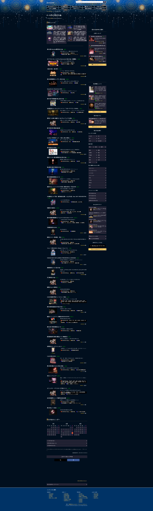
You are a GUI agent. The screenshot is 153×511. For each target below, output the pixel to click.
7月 (98, 136)
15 (51, 431)
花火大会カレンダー (77, 6)
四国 (101, 3)
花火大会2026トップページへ (53, 484)
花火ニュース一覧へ (98, 111)
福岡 (102, 146)
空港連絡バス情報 (67, 499)
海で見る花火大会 (92, 193)
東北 (89, 3)
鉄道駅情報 (66, 493)
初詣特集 (80, 500)
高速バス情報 (66, 497)
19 (58, 431)
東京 (90, 146)
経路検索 (50, 495)
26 (58, 432)
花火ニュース (65, 8)
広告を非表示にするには (82, 480)
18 (57, 431)
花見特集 (80, 493)
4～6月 (90, 136)
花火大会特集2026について (97, 249)
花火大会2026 (50, 2)
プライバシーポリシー (82, 504)
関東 (82, 3)
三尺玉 (90, 180)
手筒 (90, 177)
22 (51, 432)
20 (47, 432)
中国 (99, 3)
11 (63, 431)
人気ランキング (89, 6)
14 (49, 431)
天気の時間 (96, 495)
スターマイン (91, 168)
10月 (90, 140)
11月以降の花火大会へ (51, 445)
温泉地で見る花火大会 (93, 200)
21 (49, 432)
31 (55, 434)
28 (49, 434)
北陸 (94, 3)
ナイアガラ (91, 173)
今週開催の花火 (65, 6)
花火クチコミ (77, 8)
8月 (89, 138)
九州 (103, 3)
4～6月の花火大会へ (51, 440)
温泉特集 (80, 501)
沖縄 (105, 3)
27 (47, 434)
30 (53, 434)
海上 (90, 185)
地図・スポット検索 (53, 497)
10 (55, 429)
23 (53, 432)
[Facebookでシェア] (73, 460)
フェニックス (91, 175)
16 (53, 431)
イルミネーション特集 (83, 497)
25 (57, 432)
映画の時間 (96, 493)
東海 (96, 3)
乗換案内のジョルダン (73, 504)
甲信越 (91, 3)
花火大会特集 (81, 495)
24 (55, 432)
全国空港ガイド (67, 500)
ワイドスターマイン (93, 170)
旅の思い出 (96, 497)
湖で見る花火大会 (92, 195)
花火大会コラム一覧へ (97, 126)
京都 (96, 146)
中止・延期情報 (53, 8)
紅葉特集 (80, 499)
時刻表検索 (51, 493)
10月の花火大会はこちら (52, 443)
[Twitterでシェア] (60, 460)
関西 (84, 3)
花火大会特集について (101, 8)
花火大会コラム (101, 6)
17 (55, 431)
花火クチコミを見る (94, 236)
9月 (98, 138)
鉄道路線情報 (66, 495)
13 (47, 431)
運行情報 (50, 496)
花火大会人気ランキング (97, 64)
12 (58, 429)
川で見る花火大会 (92, 198)
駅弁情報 (95, 496)
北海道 (86, 3)
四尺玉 (90, 182)
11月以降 (99, 140)
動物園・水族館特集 (83, 496)
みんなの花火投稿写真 (94, 238)
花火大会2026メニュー (52, 6)
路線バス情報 (66, 496)
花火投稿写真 (89, 8)
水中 (90, 187)
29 (51, 434)
